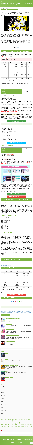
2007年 (13, 419)
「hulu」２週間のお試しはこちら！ (16, 121)
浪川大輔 (30, 424)
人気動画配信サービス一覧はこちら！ (16, 294)
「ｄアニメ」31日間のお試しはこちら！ (16, 193)
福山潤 (8, 426)
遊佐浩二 (19, 312)
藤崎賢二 (11, 312)
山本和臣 (20, 311)
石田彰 (2, 426)
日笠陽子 (13, 424)
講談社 (27, 426)
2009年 (19, 419)
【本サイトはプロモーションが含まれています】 (16, 442)
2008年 (16, 419)
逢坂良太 (17, 312)
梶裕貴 (4, 312)
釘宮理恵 (30, 426)
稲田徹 (9, 312)
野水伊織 (22, 312)
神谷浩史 (5, 426)
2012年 (29, 419)
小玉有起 (18, 311)
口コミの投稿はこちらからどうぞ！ (6, 265)
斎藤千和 (27, 311)
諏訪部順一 (23, 426)
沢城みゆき (26, 424)
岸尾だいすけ (23, 311)
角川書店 (14, 312)
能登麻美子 (12, 426)
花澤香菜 (16, 426)
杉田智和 (16, 424)
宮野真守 (2, 424)
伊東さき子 (6, 311)
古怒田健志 (10, 311)
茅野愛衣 (19, 426)
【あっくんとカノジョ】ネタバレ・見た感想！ (12, 360)
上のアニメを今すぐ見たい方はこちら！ (16, 142)
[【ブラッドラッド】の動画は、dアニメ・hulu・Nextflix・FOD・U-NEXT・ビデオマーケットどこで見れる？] (17, 301)
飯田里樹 (30, 312)
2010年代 (22, 419)
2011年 (26, 419)
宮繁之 (12, 311)
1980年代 (2, 419)
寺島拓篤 (15, 311)
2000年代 (9, 419)
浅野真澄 (6, 312)
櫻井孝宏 (23, 424)
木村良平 (29, 311)
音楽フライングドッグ (26, 312)
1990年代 (6, 419)
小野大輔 (6, 424)
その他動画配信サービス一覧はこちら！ (16, 196)
